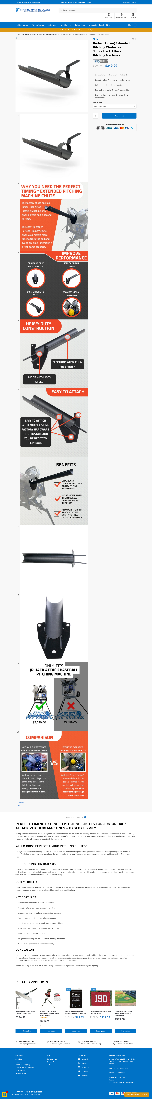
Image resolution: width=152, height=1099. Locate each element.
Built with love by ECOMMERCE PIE (28, 1094)
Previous (21, 802)
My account (109, 17)
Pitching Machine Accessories (44, 34)
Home (18, 34)
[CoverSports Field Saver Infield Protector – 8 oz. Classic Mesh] (125, 998)
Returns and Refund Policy (25, 1068)
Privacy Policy (20, 1070)
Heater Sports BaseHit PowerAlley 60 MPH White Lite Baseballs (49, 1014)
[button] (17, 38)
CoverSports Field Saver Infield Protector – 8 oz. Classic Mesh (123, 1014)
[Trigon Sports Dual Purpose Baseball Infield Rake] (26, 998)
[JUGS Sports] (100, 61)
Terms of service (21, 1073)
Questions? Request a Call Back (136, 1094)
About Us (19, 1059)
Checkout (133, 17)
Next (19, 805)
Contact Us (50, 1062)
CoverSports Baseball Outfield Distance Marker (100, 1013)
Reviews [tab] (80, 817)
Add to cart (119, 116)
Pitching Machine (27, 34)
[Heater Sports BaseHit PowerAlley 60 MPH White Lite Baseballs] (51, 998)
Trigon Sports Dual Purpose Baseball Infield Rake (25, 1013)
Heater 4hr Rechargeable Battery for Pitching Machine (75, 1013)
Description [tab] (70, 817)
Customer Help (121, 17)
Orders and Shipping (23, 1065)
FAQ (48, 1065)
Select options (26, 1031)
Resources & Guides (129, 2)
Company (19, 1062)
